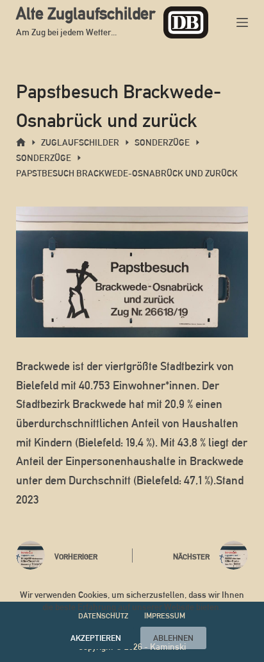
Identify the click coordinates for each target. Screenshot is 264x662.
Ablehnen (173, 638)
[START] (21, 143)
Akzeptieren (95, 638)
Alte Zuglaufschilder (85, 13)
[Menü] (242, 22)
